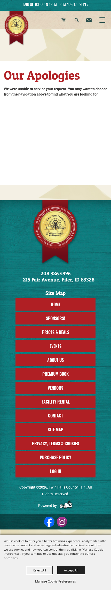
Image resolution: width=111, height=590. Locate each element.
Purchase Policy (55, 457)
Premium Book (55, 374)
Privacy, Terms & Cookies (55, 443)
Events (55, 346)
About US (55, 360)
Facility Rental (56, 402)
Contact (55, 416)
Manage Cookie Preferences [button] (55, 581)
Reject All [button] (39, 570)
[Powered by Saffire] (66, 505)
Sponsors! (55, 318)
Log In (55, 471)
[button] (77, 20)
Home (55, 304)
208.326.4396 (55, 273)
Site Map (55, 429)
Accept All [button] (71, 570)
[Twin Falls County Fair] (16, 28)
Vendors (55, 388)
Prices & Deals (55, 332)
